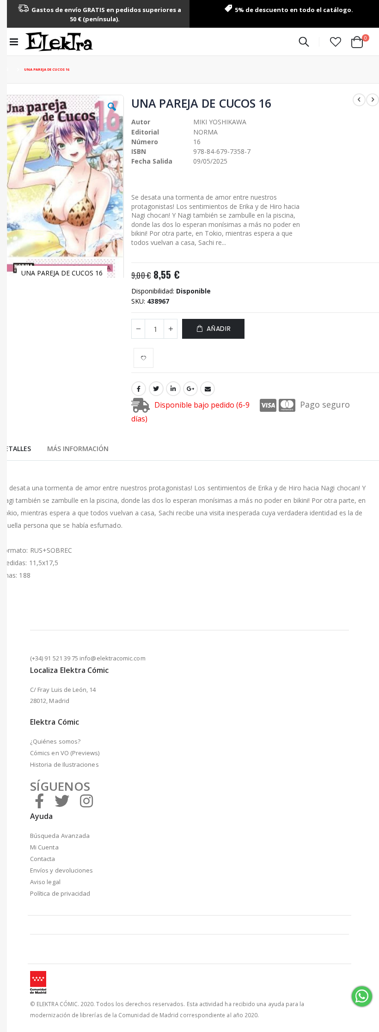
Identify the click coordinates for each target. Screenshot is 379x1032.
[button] (335, 41)
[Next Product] (372, 99)
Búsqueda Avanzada (60, 835)
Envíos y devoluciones (61, 870)
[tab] (15, 447)
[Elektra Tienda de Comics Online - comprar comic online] (58, 41)
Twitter (156, 388)
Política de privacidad (60, 893)
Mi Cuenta (44, 847)
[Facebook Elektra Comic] (39, 801)
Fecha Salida (151, 161)
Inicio (8, 69)
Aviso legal (45, 882)
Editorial (145, 132)
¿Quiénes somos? (55, 741)
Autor (140, 121)
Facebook (138, 388)
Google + (190, 388)
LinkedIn (173, 388)
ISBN (138, 151)
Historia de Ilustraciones (64, 764)
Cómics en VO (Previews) (65, 753)
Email (207, 388)
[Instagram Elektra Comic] (86, 801)
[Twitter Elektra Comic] (62, 801)
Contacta (42, 859)
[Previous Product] (359, 99)
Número (144, 141)
